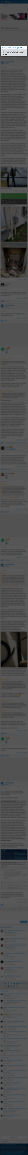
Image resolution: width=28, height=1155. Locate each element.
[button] (25, 48)
